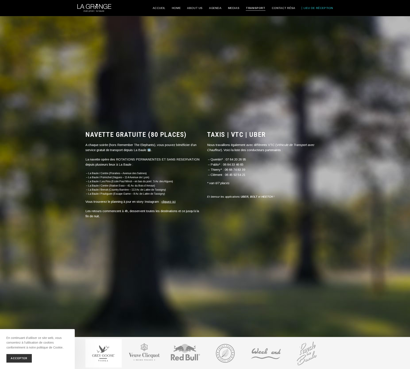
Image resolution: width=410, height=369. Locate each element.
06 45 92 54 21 (235, 174)
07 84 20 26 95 (236, 159)
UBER (244, 196)
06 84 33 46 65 (233, 164)
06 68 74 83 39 (235, 169)
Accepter (19, 358)
